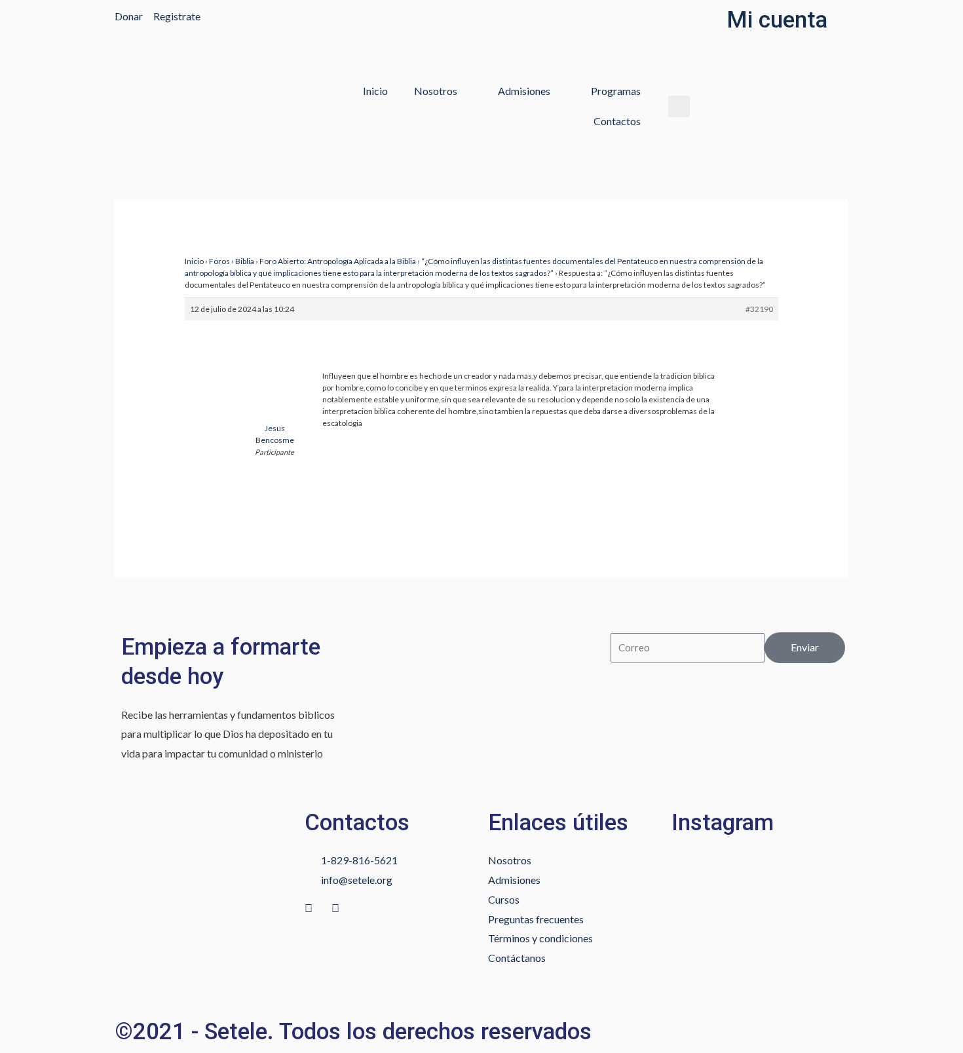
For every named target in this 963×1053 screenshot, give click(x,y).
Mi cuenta (777, 20)
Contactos (617, 121)
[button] (679, 106)
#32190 (759, 309)
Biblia (244, 261)
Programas (616, 91)
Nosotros (435, 91)
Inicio (375, 91)
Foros (219, 261)
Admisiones (524, 91)
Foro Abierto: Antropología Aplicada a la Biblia (337, 261)
